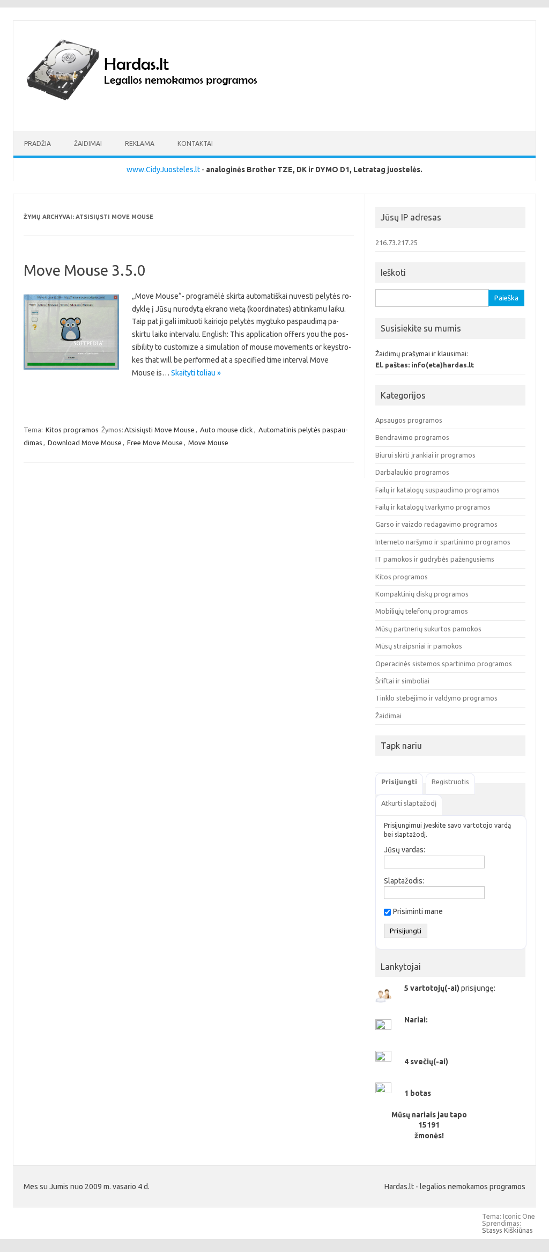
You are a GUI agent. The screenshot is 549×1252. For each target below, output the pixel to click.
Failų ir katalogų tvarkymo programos (433, 507)
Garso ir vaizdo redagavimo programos (436, 524)
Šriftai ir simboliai (402, 680)
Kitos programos (72, 429)
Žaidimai (88, 143)
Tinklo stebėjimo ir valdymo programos (436, 698)
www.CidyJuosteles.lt (163, 169)
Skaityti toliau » (196, 373)
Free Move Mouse (155, 442)
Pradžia (37, 143)
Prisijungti (399, 781)
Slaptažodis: (404, 881)
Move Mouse (208, 442)
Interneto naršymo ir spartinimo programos (442, 542)
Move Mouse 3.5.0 (85, 270)
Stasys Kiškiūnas (507, 1230)
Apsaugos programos (408, 420)
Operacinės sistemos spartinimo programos (443, 663)
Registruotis (450, 781)
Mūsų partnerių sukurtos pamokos (428, 628)
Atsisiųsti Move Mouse (159, 429)
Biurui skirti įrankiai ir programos (425, 455)
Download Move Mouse (85, 442)
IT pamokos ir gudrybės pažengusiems (434, 559)
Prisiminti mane (418, 911)
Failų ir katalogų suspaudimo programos (437, 490)
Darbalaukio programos (412, 472)
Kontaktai (195, 143)
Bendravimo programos (412, 437)
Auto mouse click (226, 429)
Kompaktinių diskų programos (422, 594)
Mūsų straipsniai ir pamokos (418, 646)
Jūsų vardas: (404, 849)
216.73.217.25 (396, 242)
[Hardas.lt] (157, 113)
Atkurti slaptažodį (408, 803)
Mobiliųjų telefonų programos (421, 611)
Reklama (139, 143)
